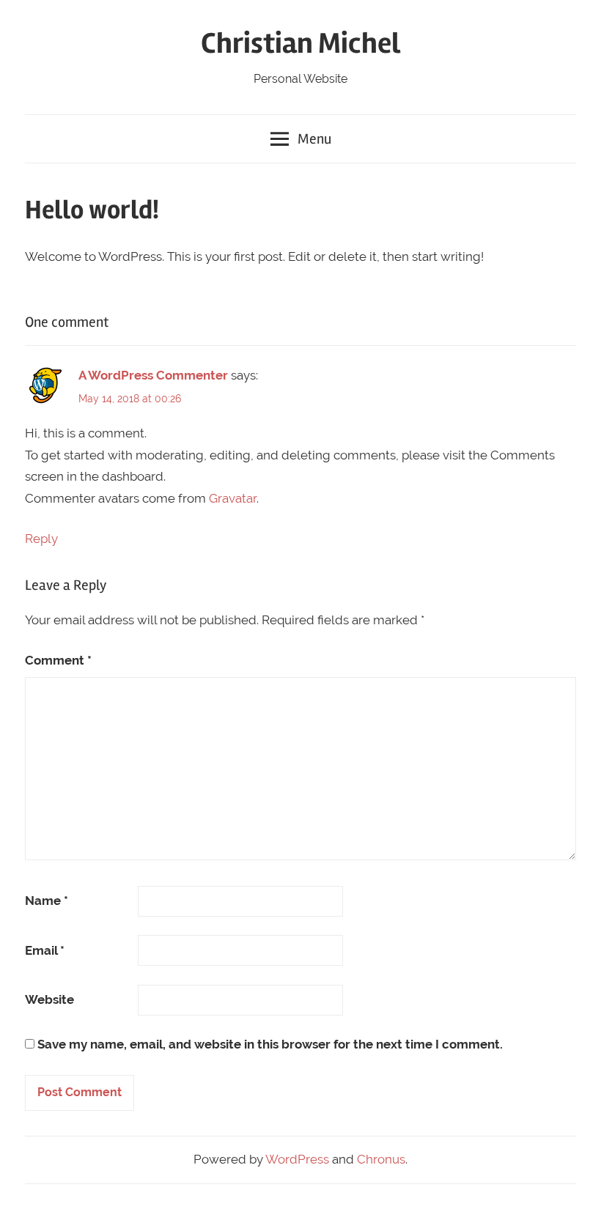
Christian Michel (300, 44)
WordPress (297, 1159)
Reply (41, 538)
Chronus (381, 1159)
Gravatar (233, 498)
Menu (314, 139)
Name (46, 900)
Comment (58, 660)
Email (44, 950)
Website (49, 999)
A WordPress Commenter (153, 375)
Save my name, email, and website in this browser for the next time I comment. (270, 1044)
